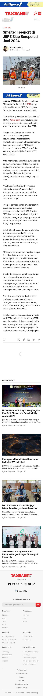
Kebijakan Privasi (21, 688)
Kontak (21, 677)
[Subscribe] (38, 605)
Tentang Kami (21, 670)
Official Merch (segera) (31, 652)
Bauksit (5, 627)
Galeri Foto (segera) (30, 658)
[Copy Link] (38, 339)
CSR (24, 618)
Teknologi (5, 652)
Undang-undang (8, 636)
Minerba (5, 658)
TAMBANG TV (28, 636)
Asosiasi (5, 661)
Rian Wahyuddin (16, 47)
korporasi (26, 615)
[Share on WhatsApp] (33, 339)
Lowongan (26, 655)
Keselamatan (7, 655)
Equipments (27, 639)
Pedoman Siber (21, 673)
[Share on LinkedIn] (28, 339)
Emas (4, 618)
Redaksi (21, 681)
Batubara (5, 615)
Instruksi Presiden (8, 643)
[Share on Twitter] (18, 339)
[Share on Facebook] (23, 339)
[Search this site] (35, 13)
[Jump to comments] (4, 339)
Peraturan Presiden (9, 639)
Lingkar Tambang (29, 664)
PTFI (29, 104)
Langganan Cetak (21, 684)
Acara (25, 621)
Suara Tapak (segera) (30, 661)
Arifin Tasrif (15, 119)
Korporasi (7, 28)
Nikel (4, 624)
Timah (4, 621)
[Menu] (40, 13)
